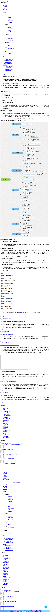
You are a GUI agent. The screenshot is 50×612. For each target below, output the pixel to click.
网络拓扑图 (10, 40)
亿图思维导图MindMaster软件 (35, 113)
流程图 (9, 19)
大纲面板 (10, 262)
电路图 (9, 37)
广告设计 (10, 31)
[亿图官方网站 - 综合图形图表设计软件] (6, 3)
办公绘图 (5, 6)
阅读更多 (2, 329)
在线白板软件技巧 (9, 69)
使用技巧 (12, 83)
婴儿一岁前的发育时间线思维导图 (7, 463)
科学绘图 (10, 53)
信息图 (9, 27)
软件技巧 (5, 65)
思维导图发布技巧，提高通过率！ (7, 334)
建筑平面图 (5, 418)
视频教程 (5, 434)
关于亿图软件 (6, 479)
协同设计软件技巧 (9, 70)
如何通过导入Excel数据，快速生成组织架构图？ (10, 444)
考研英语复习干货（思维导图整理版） (8, 381)
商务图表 (5, 412)
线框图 (9, 30)
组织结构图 (10, 20)
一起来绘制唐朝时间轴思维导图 (7, 458)
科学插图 (5, 427)
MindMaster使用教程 (23, 312)
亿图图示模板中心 (9, 59)
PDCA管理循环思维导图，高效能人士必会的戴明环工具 (12, 321)
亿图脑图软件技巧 (9, 67)
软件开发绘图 (11, 48)
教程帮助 (5, 473)
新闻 (4, 423)
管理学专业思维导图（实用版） (7, 395)
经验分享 (5, 431)
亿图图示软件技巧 (9, 66)
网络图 (4, 433)
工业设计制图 (6, 415)
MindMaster (7, 83)
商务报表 (10, 22)
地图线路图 (5, 414)
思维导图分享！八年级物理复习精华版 (8, 454)
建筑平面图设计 (11, 29)
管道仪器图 (10, 38)
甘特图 (9, 45)
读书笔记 (16, 83)
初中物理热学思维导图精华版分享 (7, 371)
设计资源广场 (8, 62)
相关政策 (5, 476)
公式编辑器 (5, 411)
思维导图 (5, 5)
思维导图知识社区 (9, 60)
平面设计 (5, 417)
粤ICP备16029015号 (17, 482)
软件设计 (5, 436)
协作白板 (5, 9)
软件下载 (5, 472)
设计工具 (5, 8)
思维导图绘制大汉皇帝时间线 (6, 449)
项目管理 (5, 437)
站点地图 (5, 475)
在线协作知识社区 (9, 63)
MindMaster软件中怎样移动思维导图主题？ (9, 345)
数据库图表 (5, 421)
